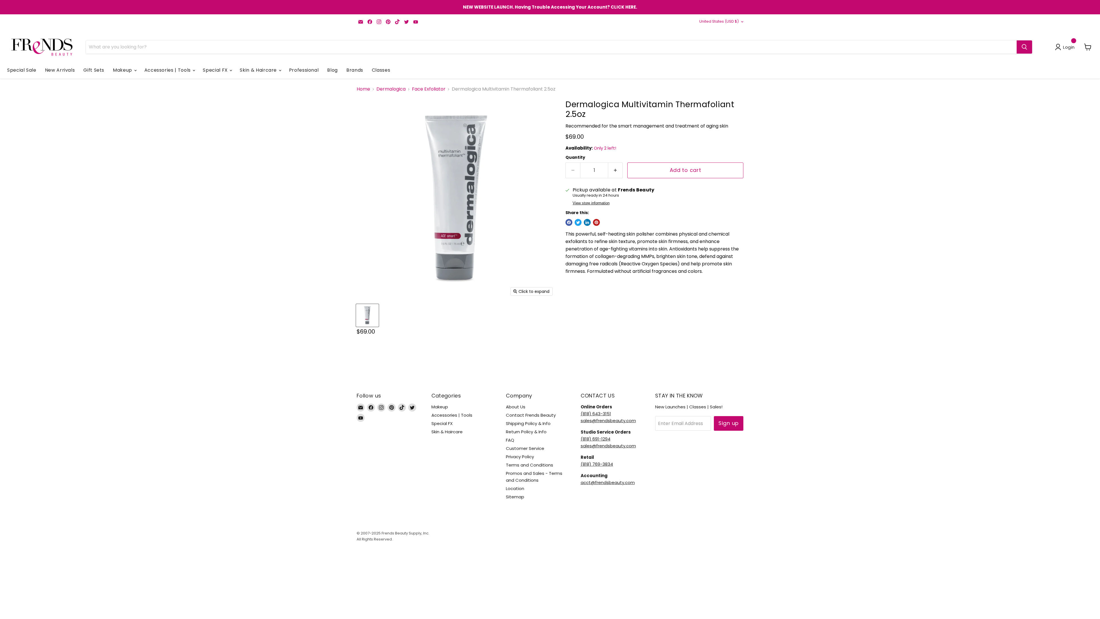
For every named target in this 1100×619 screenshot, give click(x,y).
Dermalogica (391, 89)
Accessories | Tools (168, 70)
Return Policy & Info (526, 432)
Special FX (216, 70)
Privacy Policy (520, 457)
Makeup (123, 70)
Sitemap (515, 497)
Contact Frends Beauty (531, 415)
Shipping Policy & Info (528, 423)
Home (363, 89)
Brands (354, 70)
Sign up (728, 423)
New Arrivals (60, 70)
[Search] (1024, 47)
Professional (304, 70)
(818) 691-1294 (595, 439)
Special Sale (21, 70)
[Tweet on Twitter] (578, 222)
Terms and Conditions (529, 465)
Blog (332, 70)
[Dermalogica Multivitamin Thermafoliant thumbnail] (367, 315)
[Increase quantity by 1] (615, 170)
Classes (381, 70)
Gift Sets (93, 70)
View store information (591, 203)
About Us (515, 407)
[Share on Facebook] (568, 222)
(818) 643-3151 (596, 414)
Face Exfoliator (428, 89)
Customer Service (525, 448)
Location (515, 488)
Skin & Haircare (259, 70)
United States (719, 21)
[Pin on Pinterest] (596, 222)
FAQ (510, 440)
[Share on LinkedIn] (587, 222)
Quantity (575, 157)
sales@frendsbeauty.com (608, 421)
